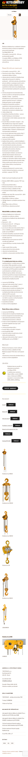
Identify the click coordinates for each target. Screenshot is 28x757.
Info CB (4, 404)
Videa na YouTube (7, 703)
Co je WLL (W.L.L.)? (7, 733)
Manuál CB (4, 411)
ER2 (12, 743)
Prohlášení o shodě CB (7, 425)
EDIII (4, 743)
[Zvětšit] (4, 451)
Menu (14, 11)
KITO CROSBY (9, 5)
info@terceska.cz (7, 680)
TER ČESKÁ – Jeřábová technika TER (12, 697)
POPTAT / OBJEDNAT (10, 388)
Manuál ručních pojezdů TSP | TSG (10, 429)
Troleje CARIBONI (7, 700)
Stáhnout (11, 404)
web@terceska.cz (6, 753)
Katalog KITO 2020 (6, 440)
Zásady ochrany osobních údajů (10, 751)
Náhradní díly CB (6, 418)
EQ (8, 743)
